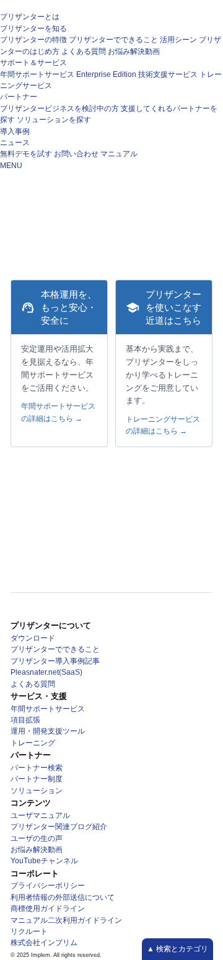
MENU (11, 165)
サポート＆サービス (33, 62)
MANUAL (71, 211)
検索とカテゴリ (181, 948)
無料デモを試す (26, 154)
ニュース (15, 142)
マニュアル (119, 154)
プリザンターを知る (33, 28)
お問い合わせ (76, 154)
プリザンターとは (29, 16)
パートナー (18, 96)
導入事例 (15, 131)
